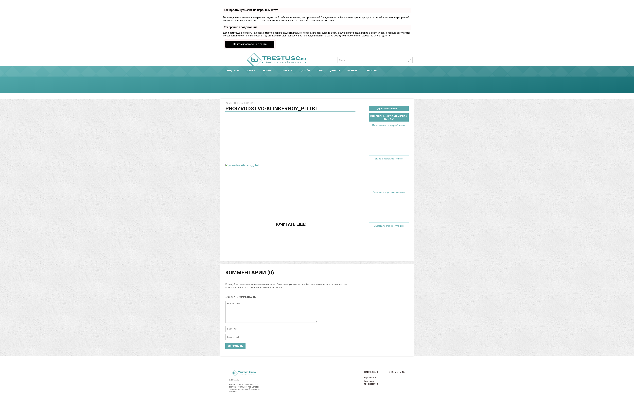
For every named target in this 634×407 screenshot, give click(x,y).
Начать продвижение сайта (250, 44)
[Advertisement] (290, 138)
